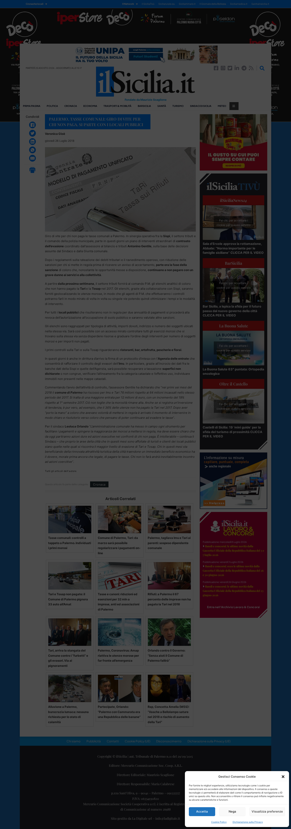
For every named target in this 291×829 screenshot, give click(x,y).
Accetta (202, 811)
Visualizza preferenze (267, 811)
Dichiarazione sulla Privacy (248, 821)
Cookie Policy (219, 821)
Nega (232, 811)
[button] (283, 777)
